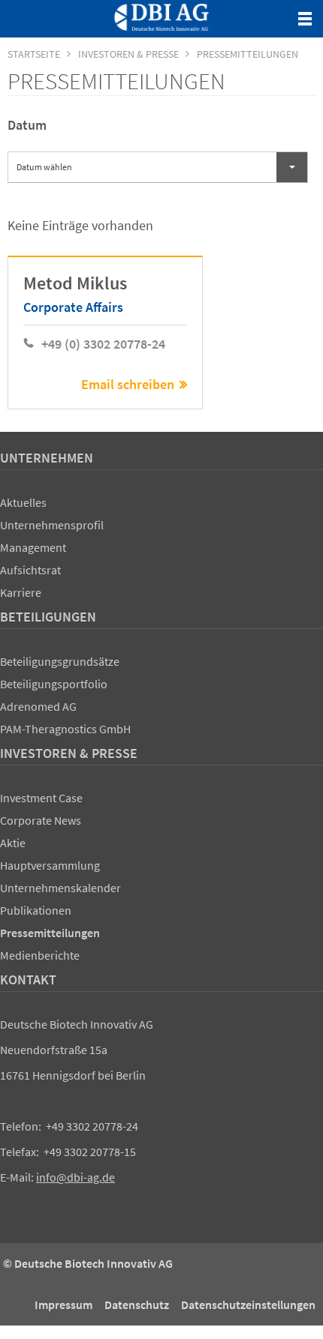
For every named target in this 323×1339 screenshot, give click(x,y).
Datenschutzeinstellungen (248, 1304)
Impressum (63, 1304)
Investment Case (41, 797)
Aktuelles (23, 502)
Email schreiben (127, 384)
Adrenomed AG (38, 706)
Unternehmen (46, 457)
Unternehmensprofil (52, 524)
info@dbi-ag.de (75, 1177)
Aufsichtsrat (30, 569)
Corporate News (40, 820)
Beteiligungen (48, 616)
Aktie (13, 842)
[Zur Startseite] (161, 17)
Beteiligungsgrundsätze (59, 661)
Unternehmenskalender (60, 887)
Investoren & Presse (68, 753)
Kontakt (28, 979)
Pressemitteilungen (50, 932)
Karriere (20, 592)
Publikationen (35, 910)
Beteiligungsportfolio (53, 683)
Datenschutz (136, 1304)
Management (33, 547)
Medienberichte (40, 955)
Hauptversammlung (50, 865)
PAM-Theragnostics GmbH (65, 728)
